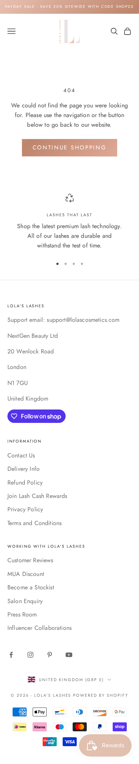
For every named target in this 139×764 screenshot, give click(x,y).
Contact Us (21, 455)
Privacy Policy (25, 509)
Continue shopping (70, 147)
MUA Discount (25, 574)
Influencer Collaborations (39, 628)
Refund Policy (25, 482)
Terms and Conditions (34, 523)
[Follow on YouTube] (69, 654)
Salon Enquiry (25, 601)
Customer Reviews (30, 560)
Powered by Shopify (100, 695)
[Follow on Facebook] (11, 654)
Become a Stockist (30, 587)
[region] (69, 222)
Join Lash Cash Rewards (37, 496)
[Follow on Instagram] (30, 654)
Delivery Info (23, 468)
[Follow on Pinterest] (49, 654)
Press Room (22, 614)
